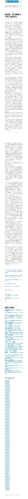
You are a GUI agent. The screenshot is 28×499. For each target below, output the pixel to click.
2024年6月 (7, 412)
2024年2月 (7, 418)
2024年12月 (7, 403)
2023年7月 (7, 428)
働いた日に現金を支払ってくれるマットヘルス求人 (14, 366)
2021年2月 (7, 471)
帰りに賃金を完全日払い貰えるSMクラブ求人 (13, 372)
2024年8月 (7, 409)
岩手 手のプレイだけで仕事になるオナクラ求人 (14, 363)
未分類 (12, 290)
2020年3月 (7, 488)
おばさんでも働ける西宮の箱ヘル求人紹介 (14, 349)
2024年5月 (7, 413)
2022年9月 (7, 443)
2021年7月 (7, 464)
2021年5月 (7, 467)
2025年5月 (7, 395)
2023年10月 (7, 424)
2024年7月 (7, 410)
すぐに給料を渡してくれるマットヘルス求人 (14, 313)
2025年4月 (7, 397)
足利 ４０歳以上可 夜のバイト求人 (13, 325)
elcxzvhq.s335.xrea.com (9, 289)
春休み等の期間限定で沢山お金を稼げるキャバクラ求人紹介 (14, 323)
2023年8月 (7, 427)
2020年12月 (7, 474)
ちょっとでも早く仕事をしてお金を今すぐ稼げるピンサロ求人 (14, 321)
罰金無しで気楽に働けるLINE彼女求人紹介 (14, 332)
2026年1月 (7, 383)
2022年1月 (7, 455)
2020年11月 (7, 476)
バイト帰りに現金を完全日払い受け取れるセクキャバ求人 (14, 331)
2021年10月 (7, 459)
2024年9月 (7, 407)
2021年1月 (7, 473)
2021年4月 (7, 468)
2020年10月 (7, 477)
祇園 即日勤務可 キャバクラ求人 (12, 370)
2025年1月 (7, 401)
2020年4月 (7, 486)
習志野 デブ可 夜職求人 (10, 341)
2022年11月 (7, 440)
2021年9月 (7, 461)
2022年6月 (7, 447)
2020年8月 (7, 480)
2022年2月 (7, 453)
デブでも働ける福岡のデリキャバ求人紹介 (14, 346)
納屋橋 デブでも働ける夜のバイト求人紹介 (14, 353)
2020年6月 (7, 483)
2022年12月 (7, 438)
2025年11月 (7, 386)
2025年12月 (7, 385)
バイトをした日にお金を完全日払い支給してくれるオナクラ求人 (14, 355)
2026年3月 (7, 380)
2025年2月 (7, 400)
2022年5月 (7, 449)
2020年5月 (7, 485)
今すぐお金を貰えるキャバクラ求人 (12, 327)
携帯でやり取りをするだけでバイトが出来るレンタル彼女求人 (14, 335)
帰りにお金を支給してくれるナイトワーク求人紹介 (14, 368)
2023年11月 (7, 422)
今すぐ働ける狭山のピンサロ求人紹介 (13, 344)
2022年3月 (7, 452)
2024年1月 (7, 419)
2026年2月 (7, 382)
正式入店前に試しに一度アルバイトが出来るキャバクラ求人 (14, 358)
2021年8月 (7, 462)
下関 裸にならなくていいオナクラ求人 (12, 286)
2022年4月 (7, 450)
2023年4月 (7, 433)
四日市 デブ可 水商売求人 (11, 350)
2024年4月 (7, 415)
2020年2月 (7, 489)
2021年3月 (7, 470)
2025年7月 (7, 392)
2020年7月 (7, 482)
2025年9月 (7, 389)
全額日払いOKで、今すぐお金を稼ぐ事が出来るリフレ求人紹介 (14, 337)
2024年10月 (7, 406)
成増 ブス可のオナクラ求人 (10, 283)
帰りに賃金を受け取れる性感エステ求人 (13, 347)
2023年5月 (7, 431)
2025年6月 (7, 394)
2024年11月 (7, 404)
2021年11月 (7, 458)
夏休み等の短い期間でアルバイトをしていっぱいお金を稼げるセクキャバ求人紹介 (14, 361)
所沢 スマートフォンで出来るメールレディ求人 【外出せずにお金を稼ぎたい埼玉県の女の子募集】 (13, 271)
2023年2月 (7, 435)
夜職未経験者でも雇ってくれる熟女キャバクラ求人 (14, 310)
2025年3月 (7, 398)
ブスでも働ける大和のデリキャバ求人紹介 (14, 343)
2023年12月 (7, 421)
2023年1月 (7, 437)
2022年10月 (7, 441)
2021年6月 (7, 465)
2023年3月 (7, 434)
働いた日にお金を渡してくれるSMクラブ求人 (13, 318)
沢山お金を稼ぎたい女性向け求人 (12, 5)
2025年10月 (7, 388)
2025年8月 (7, 391)
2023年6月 (7, 429)
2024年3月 (7, 416)
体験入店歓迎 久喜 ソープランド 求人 (12, 328)
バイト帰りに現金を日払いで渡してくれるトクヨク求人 (14, 340)
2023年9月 (7, 425)
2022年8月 (7, 444)
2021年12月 (7, 456)
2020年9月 (7, 479)
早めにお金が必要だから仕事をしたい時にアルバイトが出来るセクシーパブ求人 (14, 316)
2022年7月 (7, 446)
